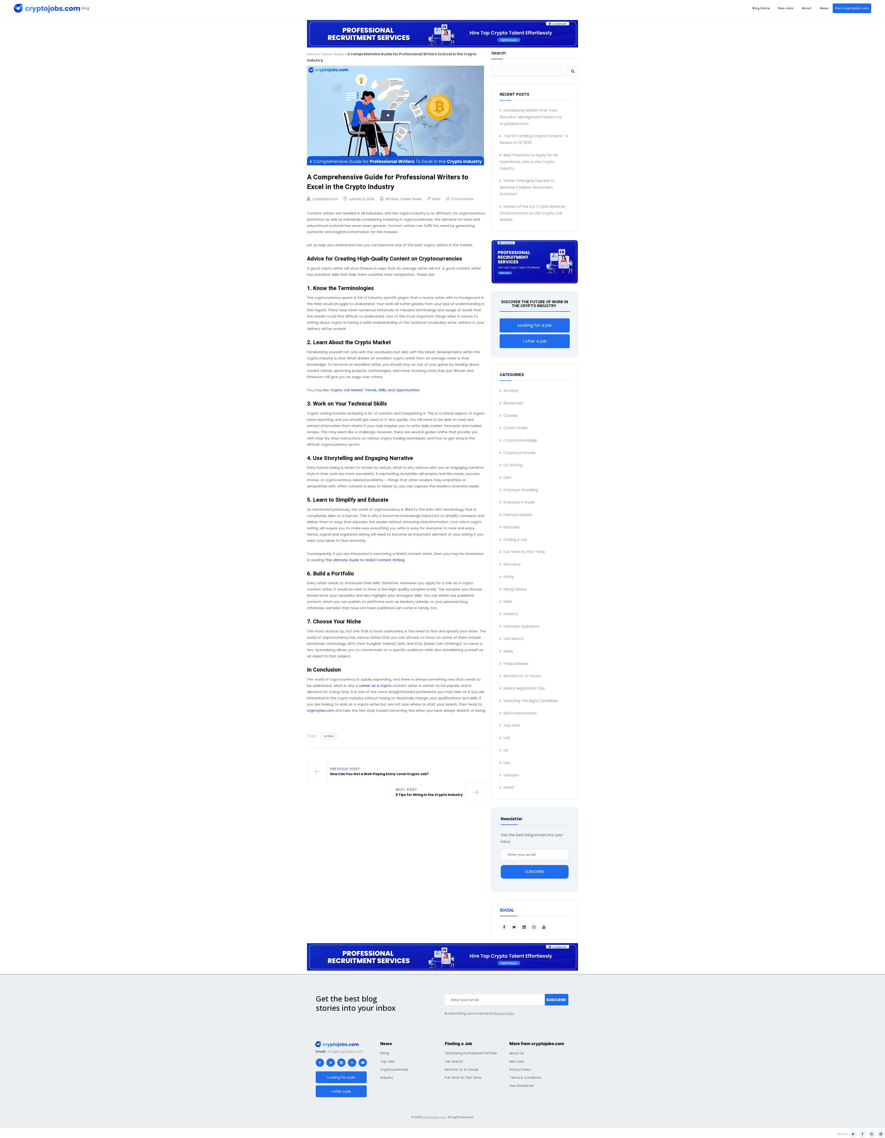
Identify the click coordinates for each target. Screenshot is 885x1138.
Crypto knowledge (520, 440)
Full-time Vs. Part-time (524, 551)
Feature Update (517, 514)
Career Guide (332, 54)
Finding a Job (515, 539)
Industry (510, 613)
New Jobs (786, 8)
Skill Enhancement (520, 713)
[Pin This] (872, 1134)
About (807, 8)
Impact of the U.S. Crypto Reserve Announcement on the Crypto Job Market (532, 213)
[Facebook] (320, 1062)
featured (511, 527)
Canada (510, 415)
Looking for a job (535, 325)
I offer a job (535, 341)
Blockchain (513, 403)
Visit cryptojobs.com (852, 8)
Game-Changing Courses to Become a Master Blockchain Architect (527, 187)
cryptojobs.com (325, 199)
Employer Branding (520, 489)
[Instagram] (352, 1062)
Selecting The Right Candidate (530, 700)
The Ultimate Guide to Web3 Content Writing (364, 559)
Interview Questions (521, 626)
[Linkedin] (341, 1062)
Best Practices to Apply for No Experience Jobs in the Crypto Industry (529, 161)
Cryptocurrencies (519, 452)
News (824, 8)
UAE (506, 738)
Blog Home (761, 8)
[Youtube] (363, 1062)
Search (498, 53)
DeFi (507, 477)
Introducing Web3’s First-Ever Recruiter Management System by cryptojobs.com (531, 117)
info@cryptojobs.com (345, 1051)
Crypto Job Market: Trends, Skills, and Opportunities (374, 390)
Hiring (508, 576)
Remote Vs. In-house (522, 676)
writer (436, 199)
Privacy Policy (504, 1013)
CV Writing (512, 465)
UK (505, 750)
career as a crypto (375, 685)
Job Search (513, 638)
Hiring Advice (515, 589)
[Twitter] (330, 1062)
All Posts (392, 199)
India (507, 601)
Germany (512, 564)
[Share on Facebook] (862, 1134)
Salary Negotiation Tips (524, 688)
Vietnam (511, 775)
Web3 (508, 787)
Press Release (515, 663)
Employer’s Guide (519, 502)
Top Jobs (511, 725)
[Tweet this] (853, 1134)
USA (506, 762)
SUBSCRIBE (534, 871)
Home (312, 54)
